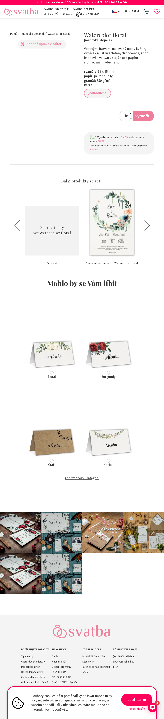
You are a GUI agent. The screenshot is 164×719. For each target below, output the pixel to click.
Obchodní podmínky (32, 672)
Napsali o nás (59, 661)
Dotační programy (61, 667)
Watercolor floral (59, 34)
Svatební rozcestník (56, 9)
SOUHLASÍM (137, 699)
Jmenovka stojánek (33, 34)
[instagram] (117, 667)
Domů (13, 34)
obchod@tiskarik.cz (123, 661)
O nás (55, 656)
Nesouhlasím (137, 709)
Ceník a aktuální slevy (33, 677)
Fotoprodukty (90, 14)
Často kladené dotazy (33, 661)
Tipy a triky (27, 656)
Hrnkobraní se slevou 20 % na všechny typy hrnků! (82, 2)
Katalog (67, 14)
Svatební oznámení (84, 9)
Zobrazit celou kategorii (82, 478)
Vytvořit (142, 116)
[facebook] (113, 667)
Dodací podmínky (30, 667)
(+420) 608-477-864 (123, 656)
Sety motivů (51, 14)
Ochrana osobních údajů (34, 682)
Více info (94, 150)
